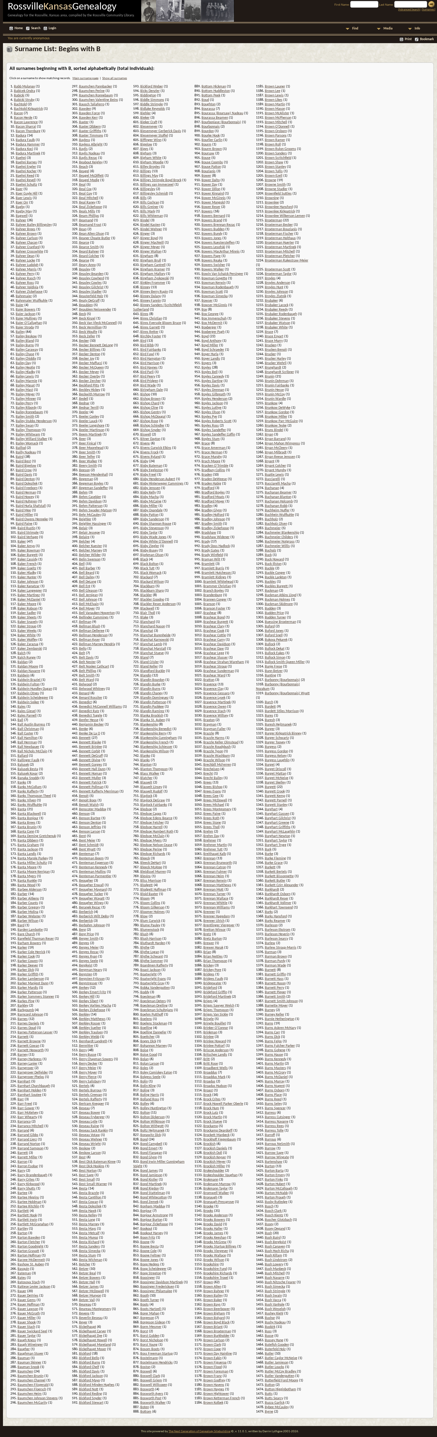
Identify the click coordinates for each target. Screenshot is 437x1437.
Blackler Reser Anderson (158, 604)
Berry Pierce (88, 1077)
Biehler (145, 113)
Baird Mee (23, 510)
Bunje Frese (273, 666)
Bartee (22, 1193)
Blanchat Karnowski (154, 640)
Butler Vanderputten (279, 1376)
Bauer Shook (27, 1322)
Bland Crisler (149, 662)
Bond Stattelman (152, 1193)
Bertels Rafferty (90, 1099)
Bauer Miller (27, 1318)
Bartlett (23, 1211)
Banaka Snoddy (29, 778)
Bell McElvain (89, 604)
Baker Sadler (27, 613)
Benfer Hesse (88, 720)
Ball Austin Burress (31, 724)
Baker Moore (27, 604)
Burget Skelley (275, 782)
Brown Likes (273, 100)
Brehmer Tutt (213, 849)
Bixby (144, 461)
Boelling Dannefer (153, 1032)
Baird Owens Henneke (32, 519)
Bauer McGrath (29, 1313)
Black (144, 559)
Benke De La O (89, 733)
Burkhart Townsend (279, 907)
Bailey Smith (25, 417)
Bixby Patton (149, 515)
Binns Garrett (150, 327)
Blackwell (147, 608)
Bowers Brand (212, 220)
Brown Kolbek (213, 1403)
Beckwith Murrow (92, 394)
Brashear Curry (214, 640)
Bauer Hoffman (29, 1304)
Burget (270, 765)
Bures (269, 715)
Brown (208, 1282)
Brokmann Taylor (215, 1188)
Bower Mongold (213, 202)
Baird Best (23, 461)
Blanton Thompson (154, 769)
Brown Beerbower (216, 1309)
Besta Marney (89, 1224)
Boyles (206, 367)
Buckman (271, 591)
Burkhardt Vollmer (278, 903)
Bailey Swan (25, 425)
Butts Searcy (274, 1398)
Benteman (86, 854)
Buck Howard (274, 559)
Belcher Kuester (90, 546)
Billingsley (147, 189)
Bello (83, 649)
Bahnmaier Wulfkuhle (32, 301)
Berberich (86, 912)
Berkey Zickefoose (92, 1010)
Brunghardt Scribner (279, 372)
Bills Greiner (149, 207)
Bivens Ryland (150, 457)
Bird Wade (148, 385)
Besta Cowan (88, 1202)
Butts (269, 1394)
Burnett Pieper (275, 992)
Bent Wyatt (87, 849)
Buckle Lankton (276, 577)
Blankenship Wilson (154, 751)
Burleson (271, 925)
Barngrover (26, 1068)
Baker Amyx (26, 546)
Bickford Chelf (89, 1367)
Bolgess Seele (150, 1077)
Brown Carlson (213, 1340)
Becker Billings (89, 350)
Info (417, 28)
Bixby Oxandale (151, 510)
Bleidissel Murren (153, 872)
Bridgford (210, 988)
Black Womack (150, 573)
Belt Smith (87, 675)
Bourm (206, 144)
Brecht (208, 773)
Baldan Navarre (29, 671)
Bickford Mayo (89, 1380)
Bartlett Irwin (27, 1220)
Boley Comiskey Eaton (156, 1072)
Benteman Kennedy (93, 867)
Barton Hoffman (29, 1255)
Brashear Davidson (216, 644)
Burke (269, 854)
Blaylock (146, 796)
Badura (21, 135)
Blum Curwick (150, 921)
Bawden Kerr (88, 118)
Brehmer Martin (215, 845)
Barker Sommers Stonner (36, 997)
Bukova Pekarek (276, 640)
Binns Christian (151, 318)
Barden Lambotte (30, 930)
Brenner (209, 912)
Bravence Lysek (214, 698)
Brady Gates (210, 550)
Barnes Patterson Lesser (35, 1032)
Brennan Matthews (217, 885)
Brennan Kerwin (215, 881)
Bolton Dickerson (152, 1117)
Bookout (146, 1229)
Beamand (86, 220)
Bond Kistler (149, 1179)
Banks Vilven (27, 800)
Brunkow (271, 403)
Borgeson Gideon (152, 1322)
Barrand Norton (29, 1144)
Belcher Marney (90, 550)
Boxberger (209, 327)
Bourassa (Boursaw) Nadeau (222, 113)
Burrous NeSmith (277, 1144)
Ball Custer (25, 733)
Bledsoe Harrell (151, 827)
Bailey (20, 332)
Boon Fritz (147, 1237)
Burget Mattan (275, 773)
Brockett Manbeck (216, 1135)
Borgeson (147, 1318)
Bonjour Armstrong (154, 1215)
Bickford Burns (89, 1362)
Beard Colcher (89, 256)
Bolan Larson (149, 1063)
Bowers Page (211, 256)
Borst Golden (149, 1336)
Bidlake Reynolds (152, 109)
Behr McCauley (90, 515)
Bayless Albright (91, 144)
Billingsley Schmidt (154, 193)
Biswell (145, 434)
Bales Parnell (27, 715)
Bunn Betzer (274, 671)
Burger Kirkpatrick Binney (283, 733)
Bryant (269, 461)
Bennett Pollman (91, 787)
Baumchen (25, 1371)
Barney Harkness (30, 1059)
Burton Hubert (275, 1184)
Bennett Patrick (90, 782)
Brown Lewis (274, 95)
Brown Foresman (215, 1371)
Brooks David (212, 1224)
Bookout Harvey (151, 1233)
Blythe (145, 947)
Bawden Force (89, 113)
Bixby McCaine (150, 501)
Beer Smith (87, 452)
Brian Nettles (213, 956)
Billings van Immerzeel (157, 185)
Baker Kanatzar (29, 586)
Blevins (145, 876)
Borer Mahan (149, 1313)
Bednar (84, 403)
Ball (20, 720)
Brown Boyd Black (216, 1322)
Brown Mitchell (276, 122)
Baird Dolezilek (26, 483)
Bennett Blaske (90, 742)
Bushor (270, 1318)
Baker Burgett (28, 555)
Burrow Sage (274, 1153)
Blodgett (146, 885)
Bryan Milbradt (276, 452)
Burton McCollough (279, 1188)
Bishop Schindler (152, 425)
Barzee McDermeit (31, 1260)
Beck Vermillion (90, 327)
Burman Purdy (275, 961)
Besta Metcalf (89, 1233)
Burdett (270, 707)
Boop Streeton (150, 1273)
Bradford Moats (213, 497)
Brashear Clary (213, 626)
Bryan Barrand (275, 439)
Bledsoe (146, 809)
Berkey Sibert (88, 1001)
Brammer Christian (217, 586)
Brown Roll (273, 144)
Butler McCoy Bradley (281, 1371)
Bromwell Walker (216, 1193)
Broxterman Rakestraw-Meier (286, 260)
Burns (269, 1023)
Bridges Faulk (213, 979)
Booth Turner (149, 1300)
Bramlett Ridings (214, 577)
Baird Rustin (26, 528)
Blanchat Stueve (152, 653)
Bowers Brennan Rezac (218, 225)
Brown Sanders (276, 153)
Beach (83, 167)
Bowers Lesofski (213, 247)
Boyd (205, 336)
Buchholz (271, 519)
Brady (206, 541)
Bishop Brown (150, 399)
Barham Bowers (29, 943)
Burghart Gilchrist (278, 818)
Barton (22, 1233)
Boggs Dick (148, 1041)
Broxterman (273, 220)
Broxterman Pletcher (280, 256)
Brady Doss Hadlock (216, 546)
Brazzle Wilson (214, 760)
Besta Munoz (88, 1237)
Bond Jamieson (151, 1175)
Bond (144, 1139)
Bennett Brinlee (90, 747)
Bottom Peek (211, 95)
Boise (144, 1050)
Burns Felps (273, 1041)
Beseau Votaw (89, 1135)
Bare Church (26, 934)
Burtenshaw (273, 1162)
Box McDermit (212, 323)
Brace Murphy (212, 457)
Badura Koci (24, 149)
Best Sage (86, 1175)
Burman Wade (275, 965)
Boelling (146, 1028)
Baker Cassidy (27, 559)
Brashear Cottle (214, 635)
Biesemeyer (149, 127)
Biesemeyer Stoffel (154, 135)
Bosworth (147, 1389)
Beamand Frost (90, 225)
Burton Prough (275, 1197)
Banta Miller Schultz (32, 863)
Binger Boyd (149, 238)
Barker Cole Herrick (31, 952)
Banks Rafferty (28, 791)
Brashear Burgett (215, 622)
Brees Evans (212, 791)
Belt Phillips (87, 671)
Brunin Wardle (275, 399)
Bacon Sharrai (26, 127)
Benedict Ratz (89, 711)
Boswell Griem (151, 1380)
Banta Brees (26, 823)
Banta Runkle (27, 881)
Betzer (84, 1269)
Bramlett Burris (213, 568)
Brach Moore (211, 461)
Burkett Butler (275, 881)
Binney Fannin (150, 301)
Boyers (206, 363)
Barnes (23, 1019)
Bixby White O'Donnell (156, 541)
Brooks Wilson (213, 1260)
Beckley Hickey (89, 390)
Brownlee (272, 202)
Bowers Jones (211, 238)
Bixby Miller (149, 506)
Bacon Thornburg (28, 131)
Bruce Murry (274, 341)
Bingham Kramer (152, 269)
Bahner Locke (25, 260)
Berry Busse (87, 1055)
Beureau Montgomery (95, 1309)
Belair (83, 528)
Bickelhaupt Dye (90, 1336)
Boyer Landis (211, 359)
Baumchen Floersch (32, 1389)
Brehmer (209, 840)
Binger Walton (150, 251)
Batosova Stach (29, 1282)
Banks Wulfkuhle (30, 805)
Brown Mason (275, 109)
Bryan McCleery (276, 448)
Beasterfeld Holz (91, 296)
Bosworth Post (150, 1398)
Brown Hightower (216, 1394)
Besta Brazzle (89, 1193)
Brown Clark (212, 1345)
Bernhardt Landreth (93, 1041)
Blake (144, 617)
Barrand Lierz (27, 1139)
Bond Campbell (151, 1144)
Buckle (269, 568)
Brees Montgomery (217, 809)
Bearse (84, 260)
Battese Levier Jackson (34, 1287)
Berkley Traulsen (91, 1032)
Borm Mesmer (150, 1327)
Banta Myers (27, 876)
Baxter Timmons (91, 135)
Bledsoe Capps (150, 814)
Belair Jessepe (89, 533)
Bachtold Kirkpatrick (28, 109)
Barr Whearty (27, 1117)
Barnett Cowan (28, 1046)
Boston (145, 1367)
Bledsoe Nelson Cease (156, 845)
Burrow (270, 1148)
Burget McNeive (276, 778)
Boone (145, 1242)
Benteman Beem (91, 858)
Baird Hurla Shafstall (31, 506)
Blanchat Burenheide (155, 635)
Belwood (85, 684)
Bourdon (208, 131)
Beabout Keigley (91, 162)
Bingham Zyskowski (154, 278)
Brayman (209, 724)
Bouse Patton (211, 167)
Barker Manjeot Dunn (33, 983)
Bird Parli (147, 372)
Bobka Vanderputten (155, 988)
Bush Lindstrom (276, 1260)
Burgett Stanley (276, 805)
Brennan (209, 858)
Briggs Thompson (216, 1010)
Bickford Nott (88, 1389)
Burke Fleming (275, 858)
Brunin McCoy (275, 394)
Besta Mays (87, 1229)
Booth (144, 1295)
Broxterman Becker (279, 225)
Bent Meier (87, 840)
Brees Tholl (211, 827)
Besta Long (87, 1220)
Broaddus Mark (214, 1077)
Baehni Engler (26, 167)
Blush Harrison (150, 939)
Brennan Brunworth (217, 863)
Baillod (21, 448)
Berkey (84, 988)
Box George (210, 314)
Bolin (144, 1081)
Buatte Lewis (274, 475)
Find (355, 28)
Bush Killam (273, 1255)
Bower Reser (211, 207)
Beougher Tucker (91, 894)
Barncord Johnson (30, 1014)
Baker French (27, 564)
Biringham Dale (151, 390)
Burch (269, 702)
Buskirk (270, 1327)
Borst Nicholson (151, 1340)
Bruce (269, 332)
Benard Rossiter (90, 698)
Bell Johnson (88, 599)
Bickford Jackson (91, 1376)
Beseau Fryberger (92, 1117)
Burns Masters (275, 1068)
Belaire (84, 537)
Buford (270, 626)
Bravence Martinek (217, 702)
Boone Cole (148, 1251)
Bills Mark (147, 211)
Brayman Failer (214, 729)
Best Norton (88, 1171)
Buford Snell (274, 635)
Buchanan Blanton (278, 497)
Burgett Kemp (275, 796)
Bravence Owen (214, 707)
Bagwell (22, 216)
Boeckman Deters (153, 1001)
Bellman (85, 622)
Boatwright (148, 974)
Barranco (24, 1121)
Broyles (270, 278)
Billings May (149, 176)
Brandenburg (212, 595)
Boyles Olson (211, 412)
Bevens (84, 1313)
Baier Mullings (26, 318)
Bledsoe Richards (152, 854)
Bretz (207, 934)
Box (204, 309)
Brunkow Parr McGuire (281, 421)
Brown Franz (212, 1376)
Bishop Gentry (150, 412)
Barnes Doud (27, 1028)
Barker (22, 947)
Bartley (23, 1229)
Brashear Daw (213, 649)
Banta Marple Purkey (33, 858)
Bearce (84, 243)
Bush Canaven (275, 1246)
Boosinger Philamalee (156, 1291)
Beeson (84, 470)
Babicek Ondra (24, 91)
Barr (21, 1099)
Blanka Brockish (151, 715)
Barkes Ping (26, 1001)
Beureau (85, 1304)
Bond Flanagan (151, 1153)
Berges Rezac (89, 952)
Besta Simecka (89, 1251)
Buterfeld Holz (275, 1349)
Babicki (19, 95)
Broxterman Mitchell (280, 251)
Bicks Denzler (150, 91)
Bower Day (209, 185)
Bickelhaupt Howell (93, 1340)
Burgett (270, 787)
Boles (144, 1068)
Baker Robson (27, 608)
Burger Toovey (275, 742)
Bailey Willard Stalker (31, 439)
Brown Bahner (213, 1291)
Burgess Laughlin (277, 760)
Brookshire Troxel (215, 1278)
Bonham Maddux (152, 1206)
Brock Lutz (210, 1113)
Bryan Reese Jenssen (280, 457)
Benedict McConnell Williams (100, 707)
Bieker (145, 118)
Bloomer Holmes (152, 912)
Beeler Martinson (91, 430)
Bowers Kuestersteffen (218, 243)
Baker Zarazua (28, 644)
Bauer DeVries (28, 1295)
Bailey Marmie (26, 381)
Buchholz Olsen (276, 524)
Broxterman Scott (277, 269)
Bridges (208, 974)
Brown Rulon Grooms (280, 149)
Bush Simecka (275, 1287)
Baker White (27, 635)
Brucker (270, 354)
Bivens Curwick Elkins (155, 448)
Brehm (208, 831)
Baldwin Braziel (29, 680)
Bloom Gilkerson (152, 907)
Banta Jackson (28, 849)
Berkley (84, 1014)
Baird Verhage (28, 537)
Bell (82, 564)
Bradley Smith (212, 524)
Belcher (84, 541)
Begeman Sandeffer (93, 488)
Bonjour (146, 1211)
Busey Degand (275, 1229)
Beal (82, 185)
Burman (270, 952)
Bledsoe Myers (151, 840)
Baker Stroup (27, 626)
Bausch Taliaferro (91, 104)
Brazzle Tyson (213, 751)
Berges (84, 943)
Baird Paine (24, 524)
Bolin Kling (148, 1086)
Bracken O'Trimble (215, 466)
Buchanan (272, 488)
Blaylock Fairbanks (153, 805)
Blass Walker (149, 773)
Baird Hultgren (26, 501)
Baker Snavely (28, 622)
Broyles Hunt (274, 287)
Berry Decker (88, 1063)
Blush (144, 934)
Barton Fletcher (29, 1242)
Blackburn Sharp (152, 591)
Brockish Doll (212, 1153)
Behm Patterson (91, 506)
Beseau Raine (89, 1126)
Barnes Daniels (28, 1023)
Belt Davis (86, 657)
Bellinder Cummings (94, 617)
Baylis (83, 149)
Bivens (145, 443)
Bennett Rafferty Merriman (99, 791)
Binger (145, 234)
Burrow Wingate (277, 1157)
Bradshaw (209, 533)
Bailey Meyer (25, 394)
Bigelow (146, 144)
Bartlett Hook (27, 1215)
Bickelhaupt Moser (92, 1349)
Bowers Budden (213, 229)
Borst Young (149, 1345)
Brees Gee (210, 796)
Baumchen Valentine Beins (98, 100)
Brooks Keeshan (214, 1237)
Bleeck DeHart (150, 863)
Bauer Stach (26, 1327)
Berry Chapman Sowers (96, 1059)
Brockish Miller (214, 1166)
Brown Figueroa (215, 1362)
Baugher (24, 1349)
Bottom (145, 1412)
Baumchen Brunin (30, 1376)
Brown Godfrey (214, 1380)
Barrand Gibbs (28, 1135)
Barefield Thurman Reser (36, 939)
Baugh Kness (27, 1340)
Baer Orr (22, 202)
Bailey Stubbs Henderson (34, 421)
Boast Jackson (150, 970)
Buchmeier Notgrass (280, 541)
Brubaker (271, 301)
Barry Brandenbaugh (32, 1175)
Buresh (270, 720)
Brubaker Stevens (277, 318)
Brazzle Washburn (216, 756)
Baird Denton (25, 479)
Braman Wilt (211, 559)
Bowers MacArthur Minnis (221, 251)
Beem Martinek (90, 434)
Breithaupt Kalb (214, 854)
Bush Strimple (275, 1291)
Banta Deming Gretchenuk (37, 836)
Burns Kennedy (275, 1059)
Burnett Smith (275, 997)
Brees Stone (212, 823)
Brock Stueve (212, 1121)
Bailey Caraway (27, 350)
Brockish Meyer (214, 1162)
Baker (22, 541)
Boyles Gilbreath (214, 394)
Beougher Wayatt (92, 898)
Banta (22, 809)
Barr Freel (25, 1104)
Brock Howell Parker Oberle (223, 1104)
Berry (83, 1050)
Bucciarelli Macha (278, 483)
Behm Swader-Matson (95, 510)
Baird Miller (24, 515)
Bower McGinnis (214, 198)
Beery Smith (88, 466)
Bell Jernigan (88, 595)
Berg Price (86, 934)
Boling (145, 1090)
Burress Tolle (274, 1130)
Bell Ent (84, 586)
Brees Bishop (212, 787)
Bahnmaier (24, 296)
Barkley (23, 1005)
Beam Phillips (89, 216)
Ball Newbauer (28, 747)
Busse (269, 1336)
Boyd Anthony (211, 341)
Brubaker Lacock (276, 305)
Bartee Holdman (29, 1202)
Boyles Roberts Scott (217, 421)
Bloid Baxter (149, 894)
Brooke (208, 1206)
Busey (269, 1224)
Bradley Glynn (212, 510)
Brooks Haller (213, 1229)
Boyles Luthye (211, 408)
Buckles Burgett (277, 586)
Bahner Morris (26, 269)
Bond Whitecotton (153, 1197)
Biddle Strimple (151, 104)
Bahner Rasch (26, 278)
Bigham (146, 153)
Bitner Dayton (150, 439)
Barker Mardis (28, 988)
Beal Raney (87, 202)
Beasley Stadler (90, 292)
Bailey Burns (25, 345)
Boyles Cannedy (213, 376)
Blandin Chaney (151, 693)
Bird (143, 341)
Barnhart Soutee (29, 1095)
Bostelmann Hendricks (156, 1362)
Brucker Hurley (275, 359)
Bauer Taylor (27, 1336)
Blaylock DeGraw (152, 800)
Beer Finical (87, 443)
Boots (144, 1304)
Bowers (207, 211)
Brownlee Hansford (279, 207)
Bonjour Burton (151, 1220)
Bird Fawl (147, 354)
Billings (145, 171)
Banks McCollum (30, 787)
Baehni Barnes (26, 162)
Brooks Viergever (215, 1251)
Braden (207, 475)
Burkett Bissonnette (279, 876)
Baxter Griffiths (90, 131)
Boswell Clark (150, 1376)
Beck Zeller (87, 336)
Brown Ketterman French (221, 1398)
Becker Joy (86, 359)
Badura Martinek (28, 153)
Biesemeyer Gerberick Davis (160, 131)
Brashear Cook (213, 631)
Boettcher (147, 1037)
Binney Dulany (150, 296)
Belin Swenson (89, 559)
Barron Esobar (28, 1166)
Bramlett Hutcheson (217, 573)
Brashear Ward (214, 675)
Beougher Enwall (91, 885)
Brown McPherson (278, 118)
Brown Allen (212, 1287)
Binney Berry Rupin (154, 292)
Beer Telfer (87, 457)
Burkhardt (272, 889)
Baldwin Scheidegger (33, 698)
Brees (207, 782)
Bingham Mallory (152, 274)
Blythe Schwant (151, 956)
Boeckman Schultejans (156, 1010)
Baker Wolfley (27, 640)
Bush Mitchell (275, 1273)
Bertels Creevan (90, 1095)
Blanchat (146, 631)
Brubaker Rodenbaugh (281, 314)
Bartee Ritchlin (28, 1206)
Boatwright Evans (153, 979)
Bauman (24, 1358)
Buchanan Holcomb (279, 501)
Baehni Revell (26, 180)
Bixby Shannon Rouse (155, 524)
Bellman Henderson (93, 635)
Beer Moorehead (91, 448)
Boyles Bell (210, 372)
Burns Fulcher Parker (280, 1046)
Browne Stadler (276, 189)
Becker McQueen (91, 367)
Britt (206, 1059)
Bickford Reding (90, 1394)
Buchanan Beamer (278, 492)
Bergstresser (88, 983)
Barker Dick (26, 970)
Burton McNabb (276, 1193)
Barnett (23, 1037)
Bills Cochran (149, 202)
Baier (19, 305)
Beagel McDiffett (91, 176)
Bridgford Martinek (217, 997)
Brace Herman (212, 452)
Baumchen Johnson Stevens (38, 1398)
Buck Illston (273, 564)
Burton (270, 1166)
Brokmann (210, 1179)
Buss (268, 1331)
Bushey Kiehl (274, 1313)
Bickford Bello (89, 1358)
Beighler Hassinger (92, 524)
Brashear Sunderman (218, 671)
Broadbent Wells (215, 1068)
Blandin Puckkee (152, 707)
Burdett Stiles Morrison (282, 711)
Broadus (209, 1081)
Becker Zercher (90, 381)
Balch (22, 653)
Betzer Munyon (90, 1295)
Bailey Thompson (28, 430)
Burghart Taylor (276, 840)
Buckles (270, 582)
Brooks (208, 1211)
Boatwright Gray (152, 983)
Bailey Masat (25, 385)
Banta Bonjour (28, 818)
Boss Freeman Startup (156, 1353)
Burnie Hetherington (279, 1019)
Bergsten (85, 974)
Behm (83, 492)
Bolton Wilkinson (152, 1121)
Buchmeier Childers (279, 537)
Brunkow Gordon (277, 412)
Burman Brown (276, 956)
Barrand (23, 1130)
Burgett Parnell (276, 800)
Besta (83, 1188)
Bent (82, 836)
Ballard (23, 756)
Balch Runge (27, 657)
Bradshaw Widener (215, 537)
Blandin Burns (150, 689)
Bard (21, 925)
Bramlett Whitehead (218, 582)
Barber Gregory (29, 907)
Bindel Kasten (150, 225)
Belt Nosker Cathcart (94, 666)
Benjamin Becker (91, 724)
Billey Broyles (150, 167)
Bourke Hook (211, 135)
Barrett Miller (27, 1157)
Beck (82, 314)
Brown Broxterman (217, 1331)
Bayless (84, 140)
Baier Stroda (25, 327)
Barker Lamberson (31, 979)
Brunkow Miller (276, 417)
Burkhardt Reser (276, 898)
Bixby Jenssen (150, 488)
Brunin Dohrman (277, 381)
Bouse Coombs (212, 162)
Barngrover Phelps (31, 1077)
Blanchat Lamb (151, 644)
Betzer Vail (87, 1300)
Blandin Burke (150, 684)
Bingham (146, 256)
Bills (143, 198)
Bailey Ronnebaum (29, 412)
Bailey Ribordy (26, 408)
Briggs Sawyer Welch (218, 1005)
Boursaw (208, 153)
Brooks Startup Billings (219, 1246)
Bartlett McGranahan (33, 1224)
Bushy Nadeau (275, 1322)
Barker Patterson (30, 992)
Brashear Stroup (215, 666)
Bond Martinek (151, 1184)
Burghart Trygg (275, 845)
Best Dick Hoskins (91, 1166)
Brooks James (213, 1233)
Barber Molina (28, 912)
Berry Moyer (88, 1072)
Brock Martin (212, 1117)
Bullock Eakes (274, 653)
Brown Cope (212, 1349)
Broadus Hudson (215, 1086)
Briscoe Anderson (216, 1050)
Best (82, 1157)
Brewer (208, 943)
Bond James (149, 1171)
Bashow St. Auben (31, 1264)
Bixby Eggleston (151, 470)
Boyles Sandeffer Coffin (218, 434)
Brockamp (210, 1126)
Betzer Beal (87, 1273)
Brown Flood (212, 1367)
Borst (144, 1331)
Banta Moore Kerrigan (34, 872)
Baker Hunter (27, 577)
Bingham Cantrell (153, 265)
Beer (82, 439)
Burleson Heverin (277, 934)
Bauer (22, 1291)
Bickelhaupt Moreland (95, 1345)
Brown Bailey (213, 1295)
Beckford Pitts (89, 385)
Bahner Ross (25, 283)
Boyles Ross (210, 425)
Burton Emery (275, 1175)
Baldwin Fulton (29, 684)
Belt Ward (86, 680)
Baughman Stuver (30, 1353)
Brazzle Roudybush (217, 747)
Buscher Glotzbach (278, 1220)
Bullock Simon (275, 657)
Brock (207, 1095)
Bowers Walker (213, 269)
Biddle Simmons (152, 100)
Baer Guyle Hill (26, 193)
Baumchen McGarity (32, 1403)
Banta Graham (28, 845)
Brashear (209, 613)
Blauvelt (146, 782)
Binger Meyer (150, 247)
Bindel (145, 220)
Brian (207, 952)
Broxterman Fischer (279, 234)
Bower (206, 176)
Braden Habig (211, 483)
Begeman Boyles (91, 483)
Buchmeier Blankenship (282, 533)
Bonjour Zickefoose (154, 1224)
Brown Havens (213, 1385)
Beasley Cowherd (91, 278)
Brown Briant (213, 1327)
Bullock (270, 644)
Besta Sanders (89, 1246)
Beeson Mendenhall (93, 475)
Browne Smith (275, 185)
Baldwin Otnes (28, 693)
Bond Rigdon (149, 1188)
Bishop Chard (149, 403)
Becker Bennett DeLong (96, 345)
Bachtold (20, 104)
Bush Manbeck (275, 1269)
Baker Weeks (27, 631)
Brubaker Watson (277, 323)
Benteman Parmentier (95, 876)
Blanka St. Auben (152, 720)
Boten (144, 1407)
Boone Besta (149, 1246)
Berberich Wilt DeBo (94, 916)
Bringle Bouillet (214, 1023)
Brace (206, 443)
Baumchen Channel (31, 1380)
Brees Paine (212, 814)
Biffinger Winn (150, 140)
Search (35, 28)
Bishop (145, 394)
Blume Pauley (150, 925)
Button (270, 1385)
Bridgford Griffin (215, 992)
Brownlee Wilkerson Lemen (285, 216)
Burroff (270, 1135)
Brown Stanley (275, 167)
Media (387, 28)
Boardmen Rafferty (154, 965)
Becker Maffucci (90, 363)
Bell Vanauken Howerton (97, 613)
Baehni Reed (25, 176)
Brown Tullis (274, 171)
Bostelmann (149, 1358)
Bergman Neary (90, 970)
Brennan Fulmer (215, 872)
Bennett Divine (89, 760)
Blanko (145, 756)
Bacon (18, 113)
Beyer (83, 1322)
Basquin (23, 1269)
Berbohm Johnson (92, 925)
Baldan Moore (28, 666)
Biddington (148, 95)
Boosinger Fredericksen (157, 1287)
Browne (270, 180)
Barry (21, 1171)
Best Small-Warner (93, 1184)
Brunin (269, 376)
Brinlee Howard (214, 1041)
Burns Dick (272, 1037)
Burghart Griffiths (277, 827)
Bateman (24, 1273)
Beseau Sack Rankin (93, 1130)
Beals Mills (87, 211)
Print (408, 39)
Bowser (207, 301)
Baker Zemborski (30, 649)
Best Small (87, 1179)
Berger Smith (88, 939)
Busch (269, 1206)
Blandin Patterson (153, 702)
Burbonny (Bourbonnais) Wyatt (287, 693)
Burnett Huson (275, 983)
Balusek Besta (28, 769)
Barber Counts (28, 903)
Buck (268, 555)
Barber (22, 894)
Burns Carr (272, 1032)
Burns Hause (274, 1055)
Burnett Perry (274, 988)
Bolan (144, 1059)
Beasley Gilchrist (91, 287)
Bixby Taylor (149, 533)
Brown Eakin (212, 1358)
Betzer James (89, 1287)
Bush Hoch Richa (277, 1251)
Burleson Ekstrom (277, 930)
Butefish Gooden (277, 1345)
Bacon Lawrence (26, 122)
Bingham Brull (150, 260)
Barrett (23, 1153)
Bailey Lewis (25, 376)
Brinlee (208, 1037)
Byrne (269, 1412)
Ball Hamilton (27, 738)
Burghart (271, 809)
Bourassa (208, 109)
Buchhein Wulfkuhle (279, 515)
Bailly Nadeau (26, 452)
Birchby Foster (150, 336)
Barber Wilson (28, 921)
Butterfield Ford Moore (281, 1380)
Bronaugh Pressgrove (218, 1202)
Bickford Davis (89, 1371)
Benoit (84, 796)
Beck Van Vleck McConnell (98, 323)
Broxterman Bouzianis (281, 229)
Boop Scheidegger (153, 1269)
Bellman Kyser (89, 640)
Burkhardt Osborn (277, 894)
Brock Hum (211, 1108)
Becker (84, 341)
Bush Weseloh (275, 1309)
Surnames (428, 9)
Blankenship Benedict (156, 729)
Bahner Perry (25, 274)
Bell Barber (87, 568)
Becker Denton (89, 354)
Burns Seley (273, 1104)
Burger (270, 729)
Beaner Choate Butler (94, 238)
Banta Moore (27, 867)
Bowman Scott (212, 292)
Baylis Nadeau (89, 153)
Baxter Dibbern (90, 127)
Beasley (84, 269)
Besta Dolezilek (90, 1206)
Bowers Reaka (212, 260)
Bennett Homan (90, 773)
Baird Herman (26, 492)
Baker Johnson (28, 582)
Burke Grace (274, 863)
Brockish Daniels (215, 1148)
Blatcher (146, 778)
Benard (84, 693)
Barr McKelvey (28, 1113)
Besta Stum (87, 1255)
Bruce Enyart (274, 336)
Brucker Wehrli (276, 363)
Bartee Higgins (28, 1197)
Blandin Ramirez (152, 711)
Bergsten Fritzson (92, 979)
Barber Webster (29, 916)
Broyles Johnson (276, 292)
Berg (82, 930)
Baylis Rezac (88, 158)
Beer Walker (88, 461)
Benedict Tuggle (90, 715)
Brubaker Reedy (276, 309)
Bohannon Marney (153, 1046)
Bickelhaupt (87, 1327)
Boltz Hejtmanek (152, 1130)
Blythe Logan (149, 952)
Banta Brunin (27, 827)
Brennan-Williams (216, 907)
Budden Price (274, 613)
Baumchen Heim (30, 1394)
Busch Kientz (274, 1215)
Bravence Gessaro (216, 693)
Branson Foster (214, 608)
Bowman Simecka (215, 296)
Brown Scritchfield (278, 158)
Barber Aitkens (28, 898)
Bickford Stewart (91, 1403)
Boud (205, 100)
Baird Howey (25, 497)
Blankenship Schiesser (156, 747)
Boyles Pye (209, 417)
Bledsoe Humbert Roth (156, 831)
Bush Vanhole (274, 1304)
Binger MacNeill (152, 243)
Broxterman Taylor (278, 274)
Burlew (270, 943)
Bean (83, 229)
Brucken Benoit (276, 350)
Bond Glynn (148, 1157)
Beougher (86, 881)
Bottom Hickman (214, 86)
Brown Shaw (274, 162)
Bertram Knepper (91, 1104)
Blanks (145, 760)
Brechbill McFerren (217, 765)
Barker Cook (26, 956)
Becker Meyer (89, 372)
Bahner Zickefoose (29, 292)
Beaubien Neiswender (95, 309)
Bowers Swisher (213, 265)
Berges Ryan (88, 956)
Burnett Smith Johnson (281, 1001)
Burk (268, 849)
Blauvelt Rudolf (151, 791)
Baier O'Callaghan (29, 323)
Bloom (145, 898)
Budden (270, 608)
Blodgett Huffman (153, 889)
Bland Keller (149, 666)
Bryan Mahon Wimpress (282, 443)
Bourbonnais (211, 127)
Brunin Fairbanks (277, 385)
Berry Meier (87, 1068)
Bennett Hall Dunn (92, 769)
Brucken (270, 345)
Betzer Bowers (89, 1278)
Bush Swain (273, 1295)
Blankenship (149, 724)
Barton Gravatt (28, 1251)
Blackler (146, 595)
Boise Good (148, 1055)
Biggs (144, 149)
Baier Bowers (25, 309)
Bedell (83, 399)
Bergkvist (85, 965)
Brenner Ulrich (213, 921)
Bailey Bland (25, 341)
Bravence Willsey (215, 715)
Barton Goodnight (30, 1246)
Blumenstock (149, 930)
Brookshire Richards (217, 1273)
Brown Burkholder (216, 1336)
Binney (145, 287)
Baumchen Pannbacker (95, 86)
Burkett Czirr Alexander (281, 885)
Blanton (146, 765)
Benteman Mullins (92, 872)
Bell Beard (86, 573)
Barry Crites (26, 1179)
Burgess (270, 747)
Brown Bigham (214, 1313)
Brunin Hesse (274, 390)
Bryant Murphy (275, 470)
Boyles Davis (211, 385)
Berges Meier (89, 947)
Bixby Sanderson (152, 519)
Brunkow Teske (276, 425)
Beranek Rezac (89, 907)
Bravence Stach (214, 711)
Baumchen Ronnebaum (96, 95)
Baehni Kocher (26, 171)
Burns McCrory (275, 1072)
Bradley (207, 506)
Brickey (208, 965)
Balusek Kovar (28, 773)
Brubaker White (276, 327)
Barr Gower (26, 1108)
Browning (272, 198)
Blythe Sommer (151, 961)
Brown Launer (275, 86)
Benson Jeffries (90, 827)
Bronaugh (210, 1197)
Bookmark (427, 39)
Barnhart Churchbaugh (34, 1086)
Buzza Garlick (274, 1403)
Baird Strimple (28, 533)
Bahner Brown (26, 234)
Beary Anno (87, 265)
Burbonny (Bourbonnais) (282, 680)
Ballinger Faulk (28, 760)
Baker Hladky (27, 573)
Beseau (84, 1108)
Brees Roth (211, 818)
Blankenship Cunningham (158, 738)
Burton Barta (274, 1171)
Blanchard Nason (152, 626)
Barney (23, 1055)
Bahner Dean (25, 256)
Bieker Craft (148, 122)
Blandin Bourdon (152, 680)
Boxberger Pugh (213, 332)
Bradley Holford (213, 515)
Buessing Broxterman (280, 622)
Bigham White (150, 158)
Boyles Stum (211, 439)
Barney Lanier (27, 1063)
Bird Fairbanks (150, 350)
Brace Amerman (214, 448)
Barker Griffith (28, 974)
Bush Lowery (274, 1264)
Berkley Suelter (90, 1028)
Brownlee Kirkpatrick (280, 211)
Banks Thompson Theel (34, 796)
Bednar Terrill (89, 408)
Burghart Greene (277, 823)
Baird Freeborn (26, 488)
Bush (268, 1233)
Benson (84, 814)
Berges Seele (88, 961)
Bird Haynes (149, 367)
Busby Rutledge (276, 1202)
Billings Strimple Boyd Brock (160, 180)
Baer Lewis (24, 198)
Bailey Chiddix (26, 359)
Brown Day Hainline (217, 1353)
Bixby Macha (149, 497)
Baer (19, 189)
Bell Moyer (87, 608)
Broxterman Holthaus (280, 238)
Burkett (270, 867)
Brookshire (211, 1264)
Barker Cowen (28, 961)
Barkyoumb (26, 1010)
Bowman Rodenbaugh (218, 287)
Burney (270, 1010)
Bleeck (145, 858)
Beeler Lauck (88, 421)
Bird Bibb (147, 345)
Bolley (144, 1104)
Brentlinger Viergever (219, 925)
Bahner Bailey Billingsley (34, 225)
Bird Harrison (149, 363)
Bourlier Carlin (212, 140)
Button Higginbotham (280, 1389)
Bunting (270, 675)
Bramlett (208, 564)
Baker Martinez (29, 595)
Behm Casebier (90, 497)
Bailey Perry (24, 403)
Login (52, 28)
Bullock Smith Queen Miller (285, 662)
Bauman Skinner (29, 1362)
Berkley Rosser (89, 1023)
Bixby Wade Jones (153, 537)
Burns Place (273, 1095)
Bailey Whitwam (28, 434)
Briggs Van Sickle (215, 1014)
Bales (22, 707)
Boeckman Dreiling (154, 1005)
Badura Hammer (28, 144)
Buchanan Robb (276, 506)
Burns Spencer (275, 1108)
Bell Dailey (87, 577)
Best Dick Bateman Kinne (97, 1162)
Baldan (23, 662)
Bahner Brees (25, 229)
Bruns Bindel (274, 430)
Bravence (210, 684)
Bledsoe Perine (151, 849)
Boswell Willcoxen (153, 1385)
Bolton (145, 1113)
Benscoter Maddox (92, 809)
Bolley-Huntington (153, 1108)
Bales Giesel (27, 711)
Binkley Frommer (152, 283)
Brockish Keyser (214, 1157)
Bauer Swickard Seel (32, 1331)
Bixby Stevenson (152, 528)
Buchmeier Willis (277, 546)
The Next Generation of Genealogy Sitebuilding (199, 1431)
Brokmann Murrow (217, 1184)
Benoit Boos (88, 800)
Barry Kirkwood (29, 1184)
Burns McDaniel (276, 1077)
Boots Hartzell (151, 1309)
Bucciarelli (272, 479)
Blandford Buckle (152, 671)
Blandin (145, 675)
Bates (22, 1278)
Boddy (144, 992)
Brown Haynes (213, 1389)
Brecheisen (211, 769)
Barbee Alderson (30, 889)
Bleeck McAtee (151, 867)
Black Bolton (149, 564)
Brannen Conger (215, 599)
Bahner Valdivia (27, 287)
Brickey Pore (212, 970)
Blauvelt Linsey (151, 787)
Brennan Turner (214, 894)
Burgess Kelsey (276, 756)
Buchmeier (273, 528)
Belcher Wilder (90, 555)
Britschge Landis (215, 1055)
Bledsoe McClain (152, 836)
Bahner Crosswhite (29, 251)
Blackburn (147, 586)
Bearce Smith (89, 247)
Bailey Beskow (26, 336)
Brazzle (208, 733)
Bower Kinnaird (213, 193)
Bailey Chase (25, 354)
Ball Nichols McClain (32, 751)
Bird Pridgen (149, 381)
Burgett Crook (275, 791)
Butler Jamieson (276, 1362)
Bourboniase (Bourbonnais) (221, 122)
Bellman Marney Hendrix (97, 644)
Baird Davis (24, 475)
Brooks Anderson (215, 1215)
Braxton (209, 720)
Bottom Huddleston (216, 91)
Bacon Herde (23, 118)
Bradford (208, 488)
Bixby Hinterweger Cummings (161, 483)
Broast (208, 1090)
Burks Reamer (275, 921)
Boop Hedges (149, 1264)
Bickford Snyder (90, 1398)
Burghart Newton (277, 836)
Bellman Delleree (91, 631)
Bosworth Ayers (151, 1394)
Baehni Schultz (26, 185)
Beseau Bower (89, 1113)
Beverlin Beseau (91, 1318)
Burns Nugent (275, 1086)
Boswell (146, 1371)
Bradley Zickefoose (215, 528)
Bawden (85, 109)
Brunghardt (273, 367)
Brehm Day (211, 836)
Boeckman (147, 997)
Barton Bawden (29, 1237)
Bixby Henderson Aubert (157, 479)
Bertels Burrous (90, 1090)
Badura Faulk (25, 140)
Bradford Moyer (213, 501)
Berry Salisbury (90, 1081)
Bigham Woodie (152, 162)
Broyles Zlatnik (275, 296)
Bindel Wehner (151, 229)
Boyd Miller (210, 345)
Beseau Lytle (88, 1121)
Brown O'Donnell (277, 127)
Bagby (20, 207)
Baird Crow (24, 470)
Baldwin (23, 675)
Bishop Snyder (150, 430)
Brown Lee (272, 91)
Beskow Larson (90, 1153)
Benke (83, 729)
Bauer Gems (27, 1300)
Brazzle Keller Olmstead (220, 742)
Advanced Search (409, 9)
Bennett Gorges (90, 765)
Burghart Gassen (277, 814)
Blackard (146, 577)
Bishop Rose (149, 421)
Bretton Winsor (214, 930)
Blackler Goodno (152, 599)
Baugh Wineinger (30, 1345)
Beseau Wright (90, 1144)
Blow (144, 916)
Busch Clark (273, 1211)
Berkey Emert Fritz (92, 992)
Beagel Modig (89, 180)
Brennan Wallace (215, 898)
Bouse (206, 158)
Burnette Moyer (276, 1005)
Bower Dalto (211, 180)
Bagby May (24, 211)
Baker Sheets (27, 617)
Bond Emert (149, 1148)
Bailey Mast (24, 390)
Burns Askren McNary (280, 1028)
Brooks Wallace (214, 1255)
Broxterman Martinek (280, 247)
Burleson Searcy (276, 939)
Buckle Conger (275, 573)
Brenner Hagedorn (216, 916)
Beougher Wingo (91, 903)
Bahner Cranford (28, 247)
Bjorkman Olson (152, 555)
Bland (144, 657)
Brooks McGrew (215, 1242)
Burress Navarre (276, 1121)
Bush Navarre (274, 1278)
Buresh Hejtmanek (278, 724)
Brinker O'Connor (215, 1028)
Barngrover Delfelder (33, 1072)
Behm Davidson (90, 501)
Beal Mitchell (88, 198)
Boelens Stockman (153, 1023)
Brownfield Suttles (278, 193)
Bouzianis (209, 171)
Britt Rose (210, 1063)
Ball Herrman (27, 742)
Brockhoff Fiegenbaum (219, 1139)
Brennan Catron (214, 867)
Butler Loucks (274, 1367)
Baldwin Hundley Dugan (35, 689)
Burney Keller (274, 1014)
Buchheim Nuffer (277, 510)
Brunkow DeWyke (277, 408)
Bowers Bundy (212, 234)
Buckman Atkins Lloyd (280, 595)
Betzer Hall (87, 1282)
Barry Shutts (26, 1188)
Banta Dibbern (28, 840)
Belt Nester (87, 662)
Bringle (208, 1019)
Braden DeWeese (214, 479)
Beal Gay (85, 193)
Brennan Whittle (215, 903)
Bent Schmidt (89, 845)
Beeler (84, 412)
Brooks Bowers (214, 1220)
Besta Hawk (87, 1211)
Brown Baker (212, 1300)
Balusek (23, 765)
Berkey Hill (87, 997)
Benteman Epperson (94, 863)
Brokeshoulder (213, 1171)
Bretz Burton (212, 939)
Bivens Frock (149, 452)
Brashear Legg (213, 653)
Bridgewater (212, 983)
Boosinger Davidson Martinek (161, 1282)
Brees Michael (213, 805)
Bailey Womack (27, 443)
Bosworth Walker (153, 1403)
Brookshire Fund (215, 1269)
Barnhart (24, 1081)
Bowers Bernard (213, 216)
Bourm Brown (212, 149)
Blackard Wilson (152, 582)
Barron (22, 1162)
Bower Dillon (211, 189)
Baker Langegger (30, 591)
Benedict (85, 702)
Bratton (208, 680)
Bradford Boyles (213, 492)
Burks (269, 912)
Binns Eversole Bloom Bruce (160, 323)
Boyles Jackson (212, 403)
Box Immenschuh (214, 318)
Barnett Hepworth (31, 1050)
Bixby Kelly (148, 492)
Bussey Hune (274, 1340)
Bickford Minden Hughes (96, 1385)
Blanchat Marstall (153, 649)
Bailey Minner (26, 399)
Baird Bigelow (26, 466)
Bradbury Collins (213, 470)
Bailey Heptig (25, 367)
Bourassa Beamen (215, 118)
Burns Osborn (274, 1090)
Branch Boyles (213, 591)
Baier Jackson (25, 314)
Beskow (84, 1148)
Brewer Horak (213, 947)
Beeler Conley (89, 417)
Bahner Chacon (26, 243)
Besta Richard (89, 1242)
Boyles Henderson (214, 399)
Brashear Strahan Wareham (223, 662)
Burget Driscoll (275, 769)
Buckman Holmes (277, 599)
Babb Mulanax (24, 86)
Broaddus (210, 1072)
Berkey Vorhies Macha (95, 1005)
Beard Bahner (89, 251)
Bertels (84, 1086)
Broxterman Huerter (279, 243)
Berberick (86, 921)
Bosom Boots (150, 1349)
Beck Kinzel (87, 318)
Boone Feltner (150, 1255)
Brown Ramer (275, 140)
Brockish (209, 1144)
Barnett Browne (29, 1041)
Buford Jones (274, 631)
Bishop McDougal (153, 417)
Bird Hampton (150, 359)
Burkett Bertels (276, 872)
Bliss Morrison (150, 881)
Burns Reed (273, 1099)
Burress (270, 1113)
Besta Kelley (88, 1215)
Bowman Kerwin (214, 283)
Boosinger (147, 1278)
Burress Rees (274, 1126)
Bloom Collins (150, 903)
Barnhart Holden (29, 1090)
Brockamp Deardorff (217, 1130)
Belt (82, 653)
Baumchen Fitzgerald (33, 1385)
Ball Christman (28, 729)
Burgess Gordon (276, 751)
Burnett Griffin (275, 974)
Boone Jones (149, 1260)
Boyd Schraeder (213, 350)
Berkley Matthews (92, 1019)
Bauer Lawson (28, 1309)
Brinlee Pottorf (214, 1046)
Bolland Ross (149, 1099)
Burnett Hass (274, 979)
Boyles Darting (212, 381)
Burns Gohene (275, 1050)
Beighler (85, 519)
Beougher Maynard (93, 889)
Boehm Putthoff (151, 1014)
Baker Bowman (29, 550)
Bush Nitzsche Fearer (280, 1282)
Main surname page (85, 78)
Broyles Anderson (277, 283)
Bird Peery (147, 376)
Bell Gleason (88, 591)
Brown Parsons (276, 135)
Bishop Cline (149, 408)
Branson (209, 604)
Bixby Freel (148, 475)
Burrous (270, 1139)
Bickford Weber (151, 86)
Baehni (21, 158)
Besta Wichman (90, 1260)
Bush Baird (273, 1237)
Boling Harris (149, 1095)
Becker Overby (89, 376)
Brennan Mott (213, 889)
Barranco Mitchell (30, 1126)
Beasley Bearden (91, 274)
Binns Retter (149, 332)
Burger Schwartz (277, 738)
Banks (22, 782)
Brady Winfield (212, 555)
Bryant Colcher (275, 466)
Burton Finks (274, 1179)
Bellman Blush (89, 626)
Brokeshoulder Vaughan (220, 1175)
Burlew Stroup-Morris (280, 947)
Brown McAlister (277, 113)
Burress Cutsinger (277, 1117)
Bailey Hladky (25, 372)
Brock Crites (212, 1099)
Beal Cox (85, 189)
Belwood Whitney (92, 689)
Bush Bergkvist (275, 1242)
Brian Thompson (215, 961)
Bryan (269, 434)
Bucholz (270, 550)
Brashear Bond (214, 617)
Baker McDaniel (29, 599)
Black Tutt (147, 568)
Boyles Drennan (213, 390)
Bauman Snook (28, 1367)
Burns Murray (274, 1081)
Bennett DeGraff (91, 756)
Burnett (270, 970)
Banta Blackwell (29, 814)
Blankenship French (154, 742)
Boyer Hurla (210, 354)
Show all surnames (114, 78)
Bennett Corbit (89, 751)
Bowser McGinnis (214, 305)
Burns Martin (274, 1063)
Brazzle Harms (213, 738)
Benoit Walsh (89, 805)
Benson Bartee (89, 818)
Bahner (21, 220)
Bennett (85, 738)
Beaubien (86, 305)
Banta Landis (27, 854)
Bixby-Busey (149, 550)
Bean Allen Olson (91, 234)
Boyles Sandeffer (214, 430)
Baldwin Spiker (28, 702)
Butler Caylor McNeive (281, 1358)
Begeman (86, 479)
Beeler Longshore (91, 425)
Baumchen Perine (92, 91)
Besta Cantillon (90, 1197)
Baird (19, 457)
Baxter (84, 122)
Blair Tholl (147, 613)
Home (19, 28)
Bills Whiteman (151, 216)
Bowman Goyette (214, 278)
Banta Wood (26, 885)
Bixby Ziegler (149, 546)
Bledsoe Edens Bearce (156, 818)
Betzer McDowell (91, 1291)
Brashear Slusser (215, 657)
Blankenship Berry (153, 733)
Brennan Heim (213, 876)
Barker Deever (28, 965)
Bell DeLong (87, 582)
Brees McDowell (215, 800)
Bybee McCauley (277, 1407)
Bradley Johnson (213, 519)
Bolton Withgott (152, 1126)
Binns (144, 314)
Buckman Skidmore (279, 604)
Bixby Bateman (151, 466)
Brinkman (210, 1032)
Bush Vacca (273, 1300)
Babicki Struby (24, 100)
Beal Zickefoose (90, 207)
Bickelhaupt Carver (92, 1331)
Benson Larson (89, 831)
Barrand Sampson (30, 1148)
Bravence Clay (213, 689)
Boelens (146, 1019)
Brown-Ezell (273, 176)
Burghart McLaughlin (280, 831)
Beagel (84, 171)
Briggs (208, 1001)
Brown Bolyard (214, 1318)
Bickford (85, 1353)
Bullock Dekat (274, 649)
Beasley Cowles (90, 283)
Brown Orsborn (276, 131)
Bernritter (86, 1046)
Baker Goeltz (27, 568)
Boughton (209, 104)
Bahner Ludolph (27, 265)
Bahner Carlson (27, 238)
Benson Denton (90, 823)
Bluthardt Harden (152, 943)
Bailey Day (23, 363)
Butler (269, 1353)
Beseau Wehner (90, 1139)
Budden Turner (275, 617)
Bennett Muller (90, 778)
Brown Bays (212, 1304)
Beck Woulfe (88, 332)
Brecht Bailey (213, 778)
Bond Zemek (149, 1202)
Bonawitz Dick (150, 1135)
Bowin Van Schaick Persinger (222, 274)
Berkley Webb (89, 1037)
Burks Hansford (276, 916)
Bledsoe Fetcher (152, 823)
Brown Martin (275, 104)
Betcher (84, 1264)
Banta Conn (26, 831)
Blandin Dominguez (154, 698)
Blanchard (147, 622)
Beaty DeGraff (89, 301)
